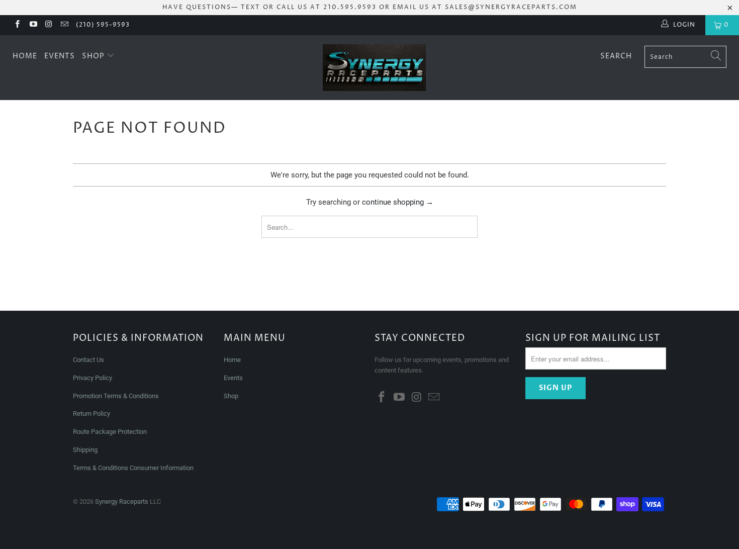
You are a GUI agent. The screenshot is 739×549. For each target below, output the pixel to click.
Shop (94, 56)
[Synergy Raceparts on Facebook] (17, 25)
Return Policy (91, 413)
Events (59, 56)
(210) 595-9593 (103, 25)
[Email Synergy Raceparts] (64, 25)
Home (25, 56)
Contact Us (88, 359)
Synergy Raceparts (121, 501)
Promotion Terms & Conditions (116, 396)
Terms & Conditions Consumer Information (133, 468)
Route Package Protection (110, 431)
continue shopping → (397, 202)
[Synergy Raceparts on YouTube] (32, 25)
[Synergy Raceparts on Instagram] (48, 25)
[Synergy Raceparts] (374, 67)
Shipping (85, 449)
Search (616, 56)
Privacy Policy (92, 378)
